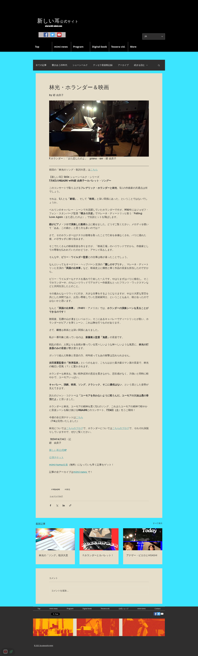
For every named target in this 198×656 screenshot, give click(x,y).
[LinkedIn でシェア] (63, 505)
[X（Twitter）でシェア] (57, 505)
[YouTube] (59, 35)
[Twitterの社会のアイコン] (158, 613)
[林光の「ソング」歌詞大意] (55, 539)
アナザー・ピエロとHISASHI (141, 555)
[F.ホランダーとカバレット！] (99, 539)
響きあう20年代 (59, 65)
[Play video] (99, 128)
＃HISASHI (55, 489)
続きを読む (139, 65)
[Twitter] (52, 35)
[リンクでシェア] (70, 505)
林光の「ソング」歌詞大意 (53, 555)
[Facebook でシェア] (50, 505)
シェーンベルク (80, 65)
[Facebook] (46, 35)
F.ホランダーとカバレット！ (98, 555)
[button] (159, 65)
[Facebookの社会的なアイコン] (155, 613)
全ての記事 (41, 65)
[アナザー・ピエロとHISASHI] (142, 539)
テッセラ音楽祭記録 (102, 65)
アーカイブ (123, 65)
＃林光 (67, 489)
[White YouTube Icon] (162, 613)
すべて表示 (157, 523)
